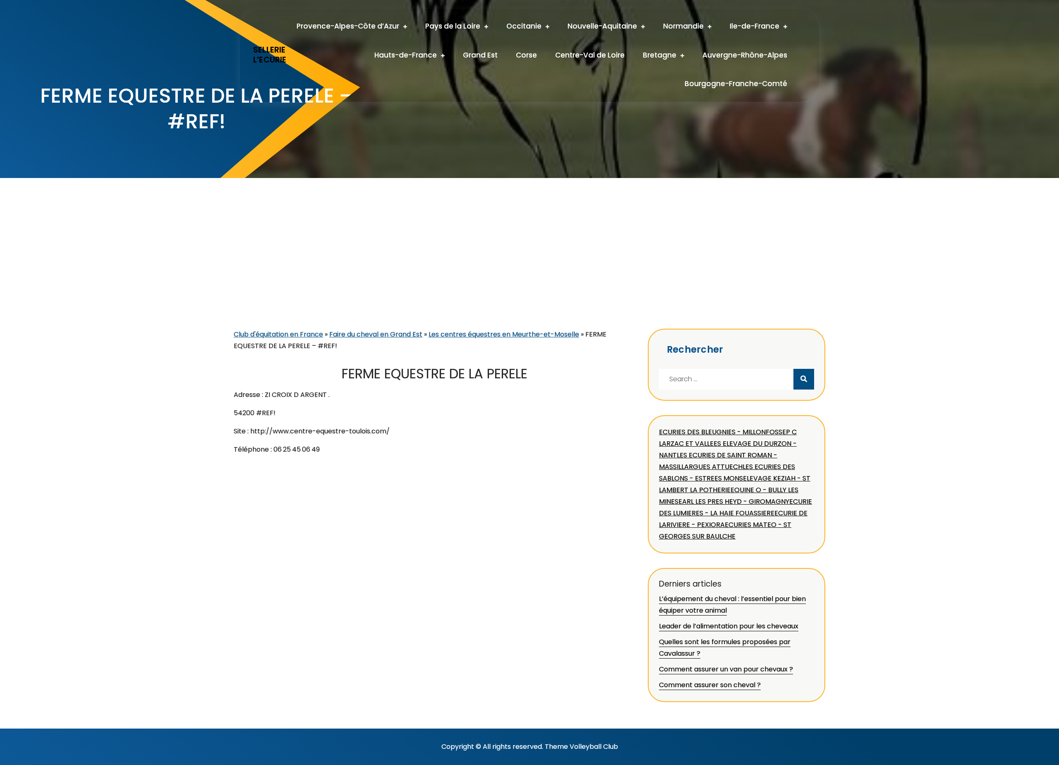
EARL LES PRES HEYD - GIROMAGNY (733, 501)
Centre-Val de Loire (590, 55)
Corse (526, 55)
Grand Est (480, 55)
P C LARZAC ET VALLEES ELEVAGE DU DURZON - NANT (728, 443)
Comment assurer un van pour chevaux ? (726, 669)
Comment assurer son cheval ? (710, 685)
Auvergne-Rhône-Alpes (744, 55)
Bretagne (659, 55)
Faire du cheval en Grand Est (375, 334)
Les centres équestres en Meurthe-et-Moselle (504, 334)
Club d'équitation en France (278, 334)
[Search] (803, 379)
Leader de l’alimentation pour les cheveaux (728, 626)
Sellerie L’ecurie (270, 55)
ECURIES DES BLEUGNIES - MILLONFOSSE (722, 432)
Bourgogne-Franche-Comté (736, 84)
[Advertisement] (529, 267)
